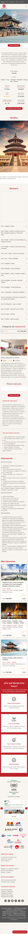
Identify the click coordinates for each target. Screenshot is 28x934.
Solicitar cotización (14, 45)
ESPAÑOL (2, 1)
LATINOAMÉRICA (12, 1)
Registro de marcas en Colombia (17, 915)
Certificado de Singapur (20, 908)
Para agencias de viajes (7, 896)
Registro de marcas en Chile (10, 911)
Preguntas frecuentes (6, 893)
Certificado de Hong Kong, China (14, 910)
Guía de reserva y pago (7, 895)
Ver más (14, 816)
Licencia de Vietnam (6, 908)
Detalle (24, 598)
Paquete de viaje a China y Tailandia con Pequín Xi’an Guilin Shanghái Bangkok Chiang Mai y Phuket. (12, 584)
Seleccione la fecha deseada (14, 108)
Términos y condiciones (7, 891)
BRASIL (6, 1)
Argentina (22, 1)
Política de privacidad (6, 889)
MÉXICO (17, 1)
